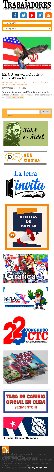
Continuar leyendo (15, 98)
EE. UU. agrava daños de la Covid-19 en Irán (22, 76)
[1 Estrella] (3, 88)
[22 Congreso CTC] (25, 344)
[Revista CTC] (25, 384)
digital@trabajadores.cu (39, 467)
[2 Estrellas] (5, 88)
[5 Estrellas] (12, 88)
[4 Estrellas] (10, 88)
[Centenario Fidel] (25, 145)
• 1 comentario (21, 84)
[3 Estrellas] (8, 88)
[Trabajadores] (5, 449)
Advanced (10, 115)
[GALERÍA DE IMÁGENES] (25, 281)
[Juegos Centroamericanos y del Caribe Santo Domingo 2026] (25, 311)
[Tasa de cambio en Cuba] (25, 411)
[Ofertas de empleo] (27, 227)
